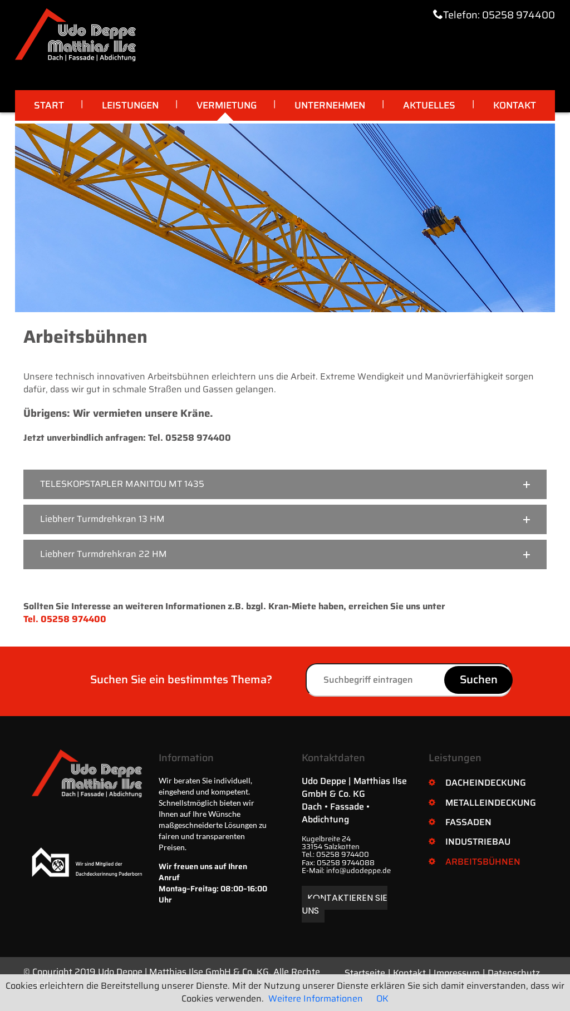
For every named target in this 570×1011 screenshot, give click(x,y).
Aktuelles (429, 105)
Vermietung (226, 105)
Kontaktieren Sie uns (344, 904)
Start (49, 105)
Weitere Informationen (315, 998)
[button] (285, 484)
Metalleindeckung (490, 803)
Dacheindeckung (485, 783)
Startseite (365, 973)
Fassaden (468, 822)
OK (382, 998)
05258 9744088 (346, 863)
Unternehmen (329, 105)
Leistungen (130, 105)
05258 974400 (342, 854)
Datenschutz (514, 973)
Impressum (457, 973)
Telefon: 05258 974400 (499, 15)
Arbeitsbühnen (482, 862)
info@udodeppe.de (358, 870)
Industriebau (477, 842)
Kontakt (514, 105)
